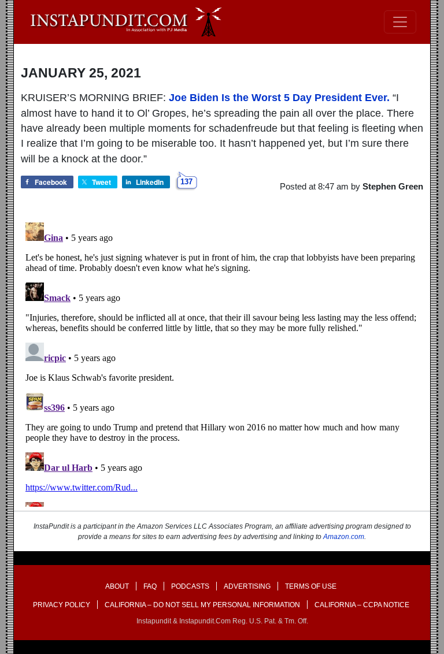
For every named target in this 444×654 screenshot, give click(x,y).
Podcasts (190, 586)
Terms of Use (310, 586)
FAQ (150, 586)
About (117, 586)
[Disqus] (222, 362)
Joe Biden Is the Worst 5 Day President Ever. (279, 97)
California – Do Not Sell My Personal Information (202, 605)
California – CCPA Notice (361, 605)
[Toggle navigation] (400, 22)
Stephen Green (392, 186)
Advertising (247, 586)
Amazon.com (343, 537)
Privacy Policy (61, 605)
